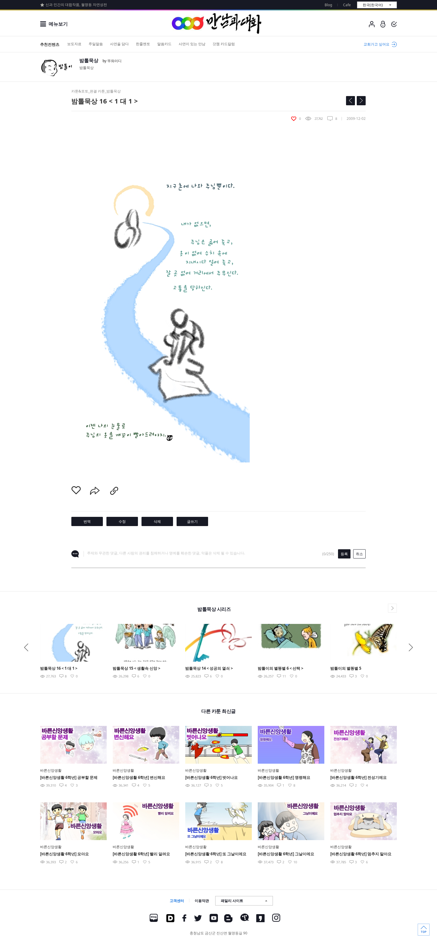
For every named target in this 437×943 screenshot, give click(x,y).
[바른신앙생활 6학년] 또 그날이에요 (215, 853)
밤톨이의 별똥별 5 (345, 668)
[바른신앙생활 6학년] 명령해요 (284, 777)
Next (411, 647)
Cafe (347, 4)
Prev (26, 647)
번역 (87, 521)
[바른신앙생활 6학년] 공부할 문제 (69, 777)
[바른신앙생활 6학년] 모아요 (64, 853)
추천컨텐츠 (49, 44)
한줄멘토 (143, 43)
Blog (328, 4)
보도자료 (74, 43)
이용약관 (202, 900)
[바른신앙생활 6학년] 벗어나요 (211, 777)
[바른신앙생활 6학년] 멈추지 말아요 (361, 853)
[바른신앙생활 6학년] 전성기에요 (358, 777)
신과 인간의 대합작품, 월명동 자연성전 (76, 4)
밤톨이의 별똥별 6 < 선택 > (280, 668)
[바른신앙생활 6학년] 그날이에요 (286, 853)
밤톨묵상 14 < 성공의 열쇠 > (209, 668)
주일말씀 (96, 43)
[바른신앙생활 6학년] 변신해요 (139, 777)
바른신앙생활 (51, 770)
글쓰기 (192, 521)
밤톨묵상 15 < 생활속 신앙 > (136, 668)
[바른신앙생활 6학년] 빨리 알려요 (141, 853)
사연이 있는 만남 (192, 43)
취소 (359, 553)
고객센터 (177, 900)
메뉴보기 (58, 24)
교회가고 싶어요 (376, 44)
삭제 (157, 521)
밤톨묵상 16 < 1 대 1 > (58, 668)
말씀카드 (164, 43)
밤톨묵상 (88, 60)
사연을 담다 (119, 43)
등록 (344, 553)
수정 (122, 521)
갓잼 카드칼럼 (224, 43)
